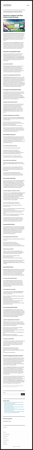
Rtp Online (5, 438)
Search (4, 392)
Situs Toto (5, 427)
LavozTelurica (7, 5)
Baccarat (4, 432)
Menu (28, 5)
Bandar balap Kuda (6, 434)
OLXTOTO (19, 446)
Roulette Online (5, 436)
